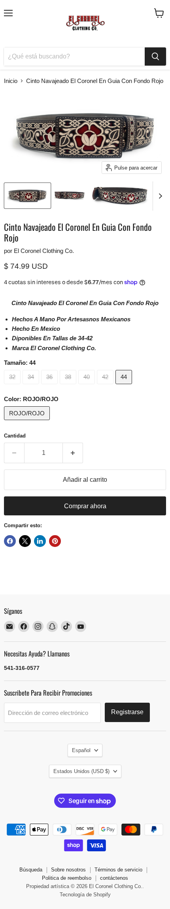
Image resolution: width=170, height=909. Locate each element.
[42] (106, 386)
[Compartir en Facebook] (10, 541)
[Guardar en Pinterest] (55, 541)
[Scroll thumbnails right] (159, 196)
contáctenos (114, 878)
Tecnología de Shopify (85, 895)
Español (81, 750)
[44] (124, 386)
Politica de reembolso (66, 878)
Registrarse (127, 712)
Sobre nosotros (68, 870)
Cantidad (15, 436)
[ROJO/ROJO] (28, 422)
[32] (13, 386)
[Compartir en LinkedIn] (40, 541)
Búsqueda (30, 870)
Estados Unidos (81, 771)
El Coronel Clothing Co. (44, 250)
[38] (69, 386)
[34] (32, 386)
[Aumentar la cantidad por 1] (73, 453)
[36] (50, 386)
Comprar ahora (85, 506)
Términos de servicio (118, 870)
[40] (87, 386)
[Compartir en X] (25, 541)
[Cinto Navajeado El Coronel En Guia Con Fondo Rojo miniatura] (27, 195)
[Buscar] (155, 56)
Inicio (10, 80)
